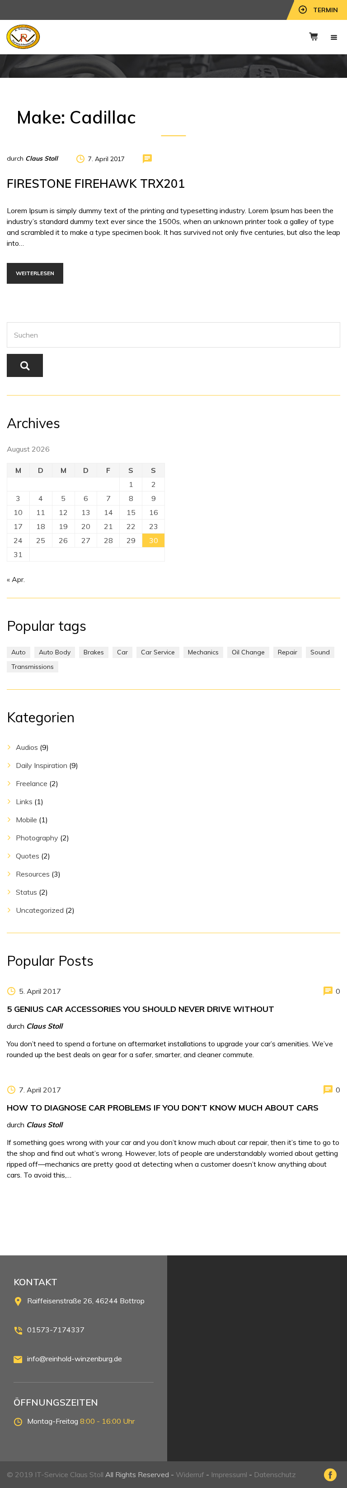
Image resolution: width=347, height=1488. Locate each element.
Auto (18, 652)
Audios (27, 747)
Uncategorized (40, 910)
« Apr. (16, 579)
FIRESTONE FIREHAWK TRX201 (96, 183)
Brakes (94, 652)
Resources (33, 873)
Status (26, 892)
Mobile (26, 819)
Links (24, 801)
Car (122, 652)
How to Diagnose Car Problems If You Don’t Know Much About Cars (163, 1107)
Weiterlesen (35, 273)
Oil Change (248, 652)
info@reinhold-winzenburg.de (74, 1358)
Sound (320, 652)
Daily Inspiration (41, 765)
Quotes (27, 855)
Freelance (31, 783)
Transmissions (32, 667)
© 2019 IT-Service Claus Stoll (55, 1474)
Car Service (158, 652)
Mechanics (203, 652)
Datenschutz (275, 1474)
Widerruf (190, 1474)
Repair (287, 652)
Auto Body (54, 652)
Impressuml (229, 1474)
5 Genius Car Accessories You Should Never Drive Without (140, 1009)
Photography (37, 837)
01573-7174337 (55, 1329)
